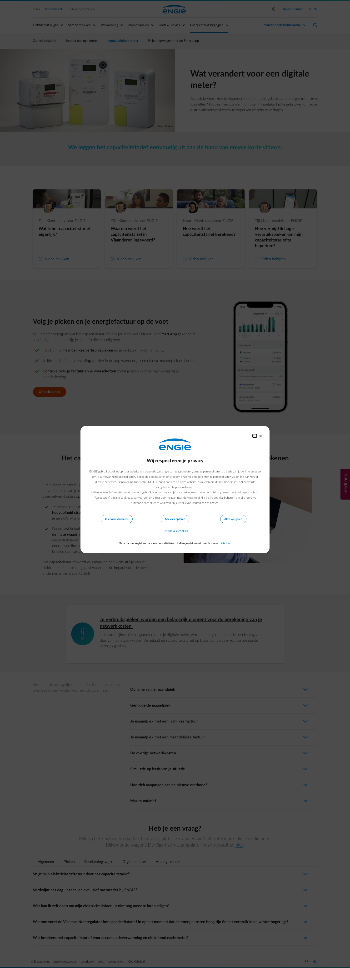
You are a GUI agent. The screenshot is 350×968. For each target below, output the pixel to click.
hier (200, 492)
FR (254, 435)
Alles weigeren (233, 519)
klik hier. (226, 543)
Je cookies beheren (117, 519)
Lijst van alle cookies (175, 531)
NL (260, 435)
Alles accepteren (175, 519)
